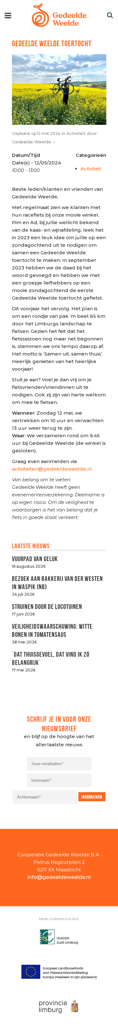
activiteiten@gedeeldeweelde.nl (52, 469)
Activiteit (76, 133)
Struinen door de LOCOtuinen (47, 606)
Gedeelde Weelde (31, 141)
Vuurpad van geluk (35, 558)
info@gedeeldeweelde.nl (59, 877)
